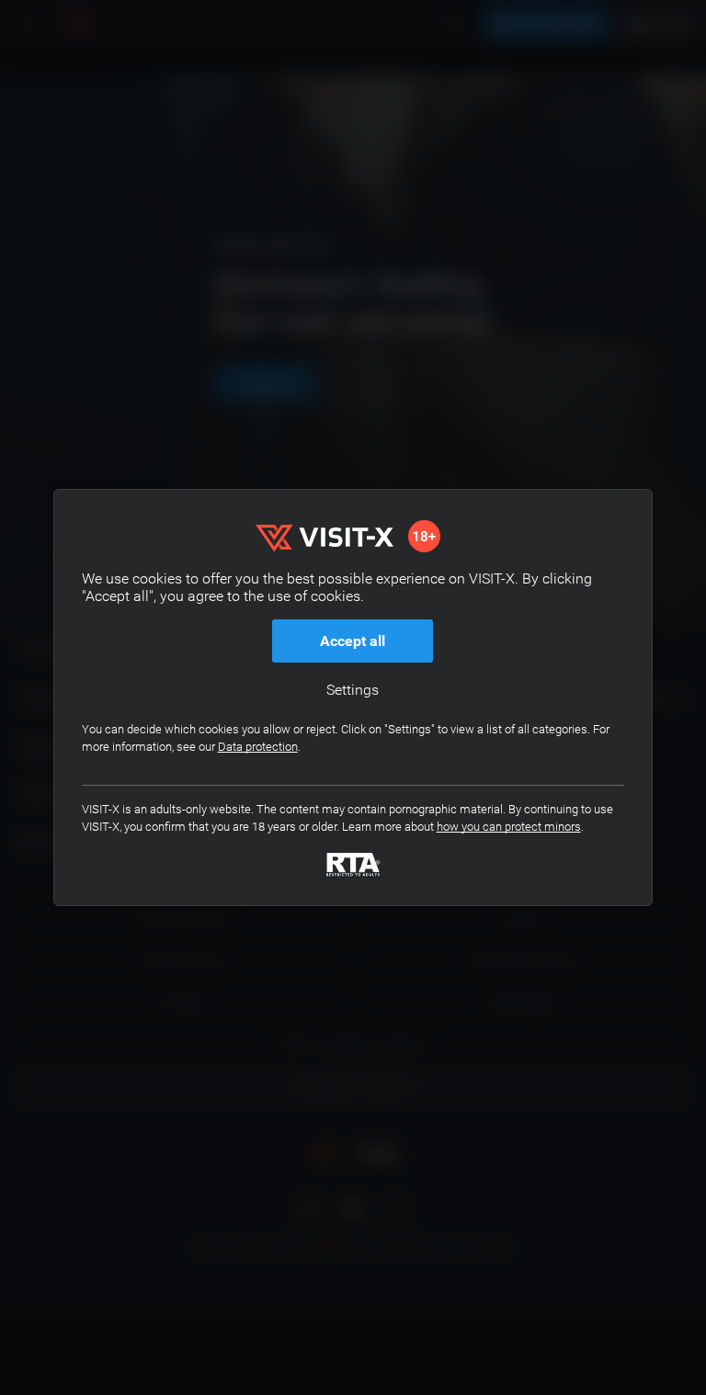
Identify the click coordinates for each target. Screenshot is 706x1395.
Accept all (352, 641)
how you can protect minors (509, 827)
